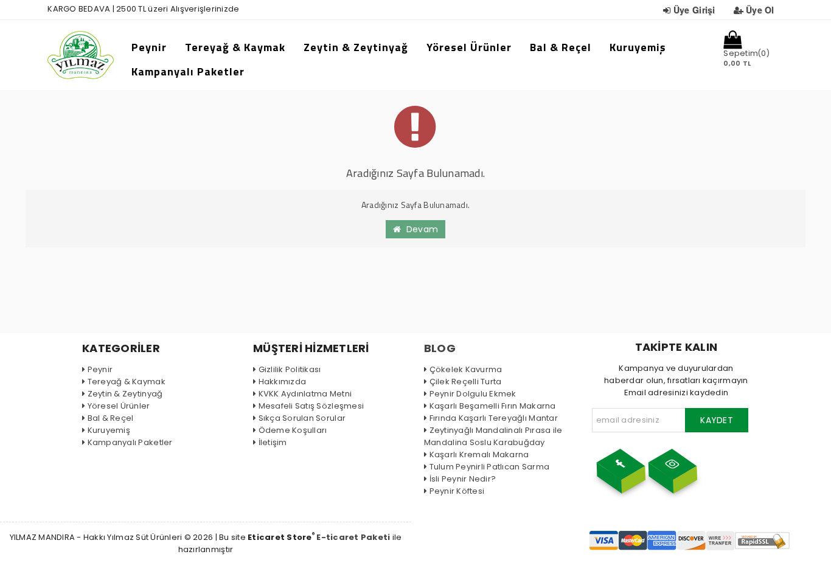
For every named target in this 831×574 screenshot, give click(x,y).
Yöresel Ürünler (469, 47)
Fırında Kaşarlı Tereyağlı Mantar (493, 418)
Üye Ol (760, 10)
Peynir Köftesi (456, 491)
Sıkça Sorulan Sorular (302, 418)
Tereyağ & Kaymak (235, 47)
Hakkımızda (282, 381)
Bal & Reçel (560, 47)
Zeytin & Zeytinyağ (356, 47)
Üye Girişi (694, 10)
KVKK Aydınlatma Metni (305, 393)
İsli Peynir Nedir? (462, 479)
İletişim (273, 442)
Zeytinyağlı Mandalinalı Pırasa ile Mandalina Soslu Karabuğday (493, 436)
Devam (419, 229)
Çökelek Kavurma (465, 369)
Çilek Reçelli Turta (465, 381)
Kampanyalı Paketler (188, 71)
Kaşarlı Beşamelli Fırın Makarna (492, 406)
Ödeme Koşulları (293, 430)
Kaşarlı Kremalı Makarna (479, 454)
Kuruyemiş (638, 47)
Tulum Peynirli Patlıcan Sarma (489, 466)
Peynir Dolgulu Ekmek (472, 393)
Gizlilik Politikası (290, 369)
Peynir (149, 47)
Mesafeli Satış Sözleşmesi (311, 406)
